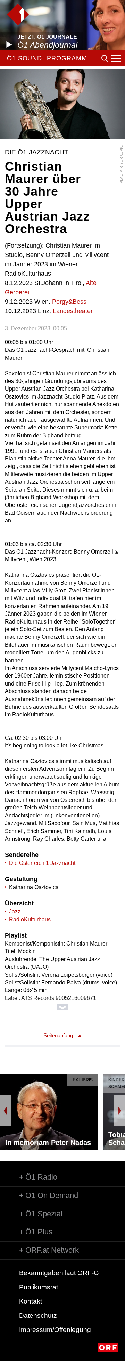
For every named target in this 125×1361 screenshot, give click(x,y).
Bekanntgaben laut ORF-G (59, 1273)
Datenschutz (38, 1315)
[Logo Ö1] (18, 14)
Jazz (14, 911)
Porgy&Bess (69, 301)
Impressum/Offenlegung (55, 1329)
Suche (104, 58)
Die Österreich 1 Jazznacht (42, 863)
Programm (67, 58)
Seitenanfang (58, 1035)
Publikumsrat (38, 1287)
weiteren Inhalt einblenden (62, 1003)
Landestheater (73, 310)
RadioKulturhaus (30, 919)
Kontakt (30, 1301)
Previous (5, 1110)
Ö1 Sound (24, 58)
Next (119, 1110)
